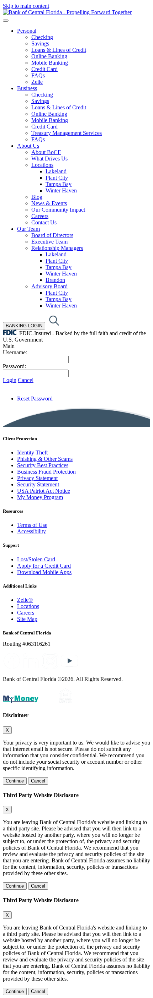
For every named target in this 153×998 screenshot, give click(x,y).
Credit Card (44, 69)
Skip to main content (26, 6)
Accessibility (31, 531)
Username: (15, 352)
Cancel (25, 380)
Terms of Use (32, 525)
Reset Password (35, 399)
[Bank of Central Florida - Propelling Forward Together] (67, 12)
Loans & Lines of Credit (58, 50)
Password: (14, 366)
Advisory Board (49, 286)
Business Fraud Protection (46, 472)
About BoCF (46, 152)
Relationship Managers (57, 248)
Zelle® (25, 600)
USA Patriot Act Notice (43, 491)
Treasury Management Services (66, 133)
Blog (36, 197)
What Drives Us (49, 159)
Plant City (57, 178)
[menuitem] (83, 56)
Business (27, 88)
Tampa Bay (59, 184)
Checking (42, 37)
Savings (40, 43)
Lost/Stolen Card (36, 559)
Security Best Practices (42, 465)
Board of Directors (52, 235)
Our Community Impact (58, 210)
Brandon (55, 280)
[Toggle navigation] (6, 21)
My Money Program (40, 497)
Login (9, 380)
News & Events (49, 203)
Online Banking (49, 56)
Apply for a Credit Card (44, 566)
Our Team (28, 229)
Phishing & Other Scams (45, 459)
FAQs (38, 75)
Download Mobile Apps (44, 572)
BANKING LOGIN (24, 325)
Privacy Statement (37, 478)
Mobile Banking (49, 63)
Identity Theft (32, 452)
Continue (15, 781)
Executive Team (49, 242)
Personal (26, 31)
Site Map (27, 619)
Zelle (37, 82)
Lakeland (56, 171)
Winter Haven (61, 190)
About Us (28, 146)
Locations (42, 165)
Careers (39, 216)
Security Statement (38, 484)
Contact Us (44, 222)
